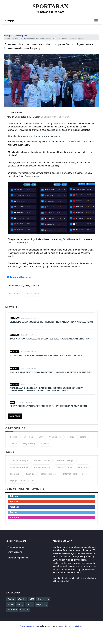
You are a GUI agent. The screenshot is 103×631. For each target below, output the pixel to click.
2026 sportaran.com (30, 626)
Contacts (24, 610)
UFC (33, 480)
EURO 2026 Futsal (64, 467)
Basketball (46, 443)
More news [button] (14, 416)
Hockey (70, 437)
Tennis (13, 443)
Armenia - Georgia (19, 460)
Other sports (21, 36)
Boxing (83, 437)
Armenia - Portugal (65, 460)
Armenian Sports (32, 293)
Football (14, 318)
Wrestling (28, 437)
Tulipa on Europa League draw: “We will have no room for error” (50, 339)
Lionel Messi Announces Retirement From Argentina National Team (51, 322)
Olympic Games (17, 480)
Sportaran (64, 116)
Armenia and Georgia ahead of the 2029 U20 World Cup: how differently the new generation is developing (46, 389)
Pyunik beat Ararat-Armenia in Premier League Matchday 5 (46, 355)
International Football (73, 474)
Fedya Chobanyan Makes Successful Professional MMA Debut (48, 406)
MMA (12, 402)
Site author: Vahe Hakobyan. (70, 626)
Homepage (9, 21)
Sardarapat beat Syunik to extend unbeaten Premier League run (51, 372)
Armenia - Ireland (42, 460)
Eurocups (82, 467)
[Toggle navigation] (96, 20)
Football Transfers (49, 474)
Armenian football (19, 467)
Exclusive (14, 474)
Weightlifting (28, 443)
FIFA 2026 (29, 474)
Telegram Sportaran (20, 277)
